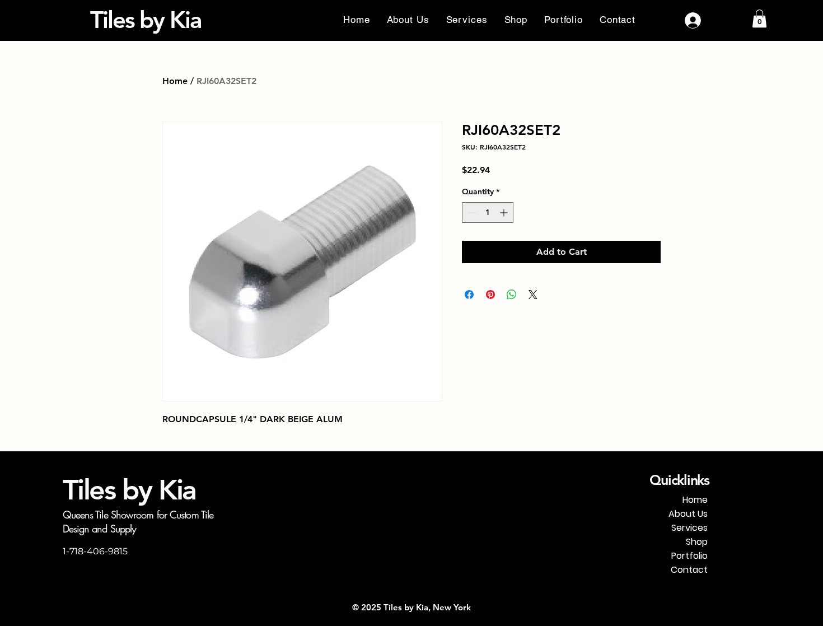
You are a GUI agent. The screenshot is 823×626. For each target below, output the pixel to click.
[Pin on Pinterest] (490, 294)
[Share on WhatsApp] (511, 294)
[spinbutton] (488, 212)
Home (175, 81)
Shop (697, 541)
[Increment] (505, 212)
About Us (688, 513)
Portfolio (689, 555)
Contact (689, 569)
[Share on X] (533, 294)
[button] (759, 18)
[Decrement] (471, 212)
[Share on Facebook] (469, 294)
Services (689, 527)
